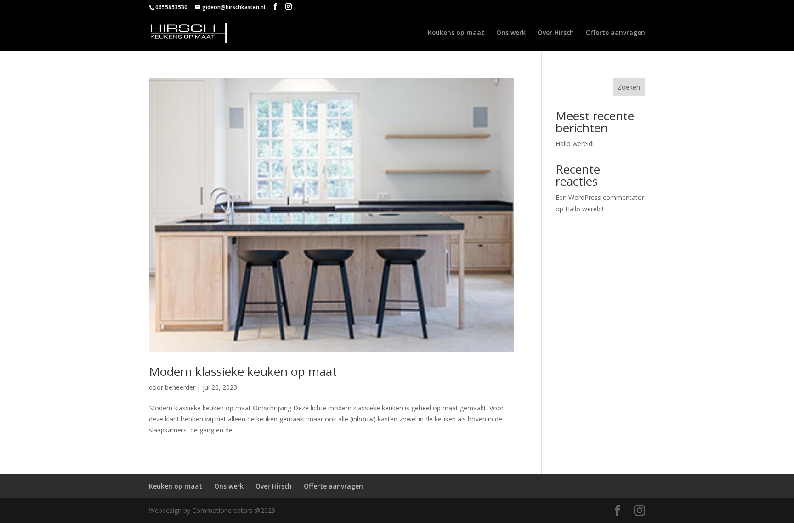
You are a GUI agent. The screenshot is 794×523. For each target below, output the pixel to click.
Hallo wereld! (575, 143)
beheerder (180, 387)
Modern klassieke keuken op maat (243, 371)
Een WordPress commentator (600, 197)
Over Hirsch (556, 33)
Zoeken (629, 87)
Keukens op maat (456, 33)
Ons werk (511, 33)
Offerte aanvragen (615, 33)
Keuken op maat (175, 486)
